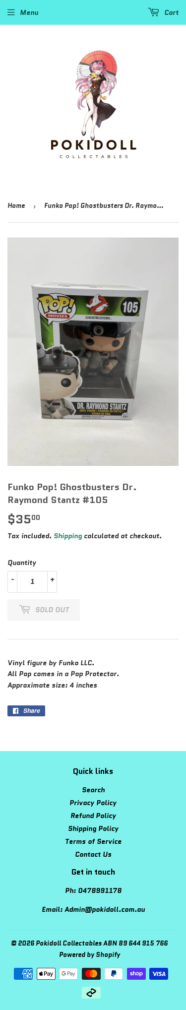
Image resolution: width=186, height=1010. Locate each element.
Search (93, 790)
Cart (170, 12)
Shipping (68, 536)
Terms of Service (93, 841)
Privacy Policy (93, 803)
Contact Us (93, 854)
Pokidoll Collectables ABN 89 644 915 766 (102, 943)
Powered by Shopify (89, 954)
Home (16, 205)
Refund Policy (93, 816)
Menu (29, 12)
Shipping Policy (93, 828)
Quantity (21, 563)
